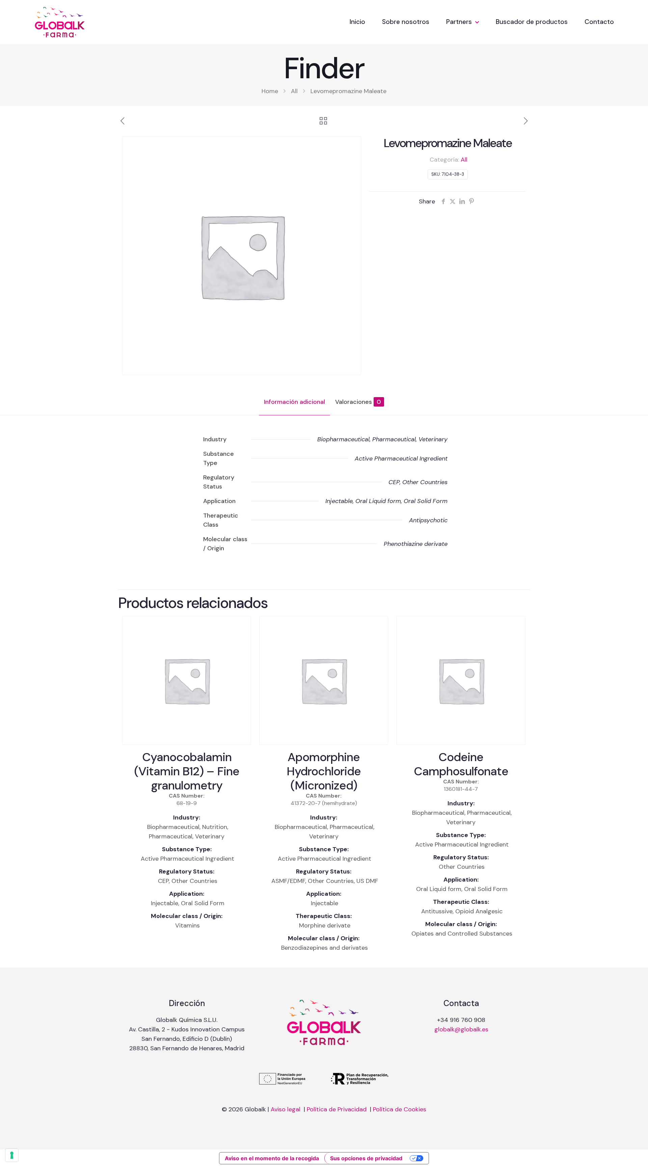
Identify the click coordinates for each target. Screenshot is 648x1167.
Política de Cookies (399, 1109)
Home (270, 91)
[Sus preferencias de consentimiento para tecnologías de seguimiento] (11, 1155)
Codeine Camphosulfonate (461, 764)
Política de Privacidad (337, 1109)
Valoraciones (358, 402)
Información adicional (294, 402)
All (294, 91)
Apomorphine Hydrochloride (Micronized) (324, 771)
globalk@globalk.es (461, 1029)
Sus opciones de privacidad (366, 1158)
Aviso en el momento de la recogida (272, 1158)
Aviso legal (286, 1109)
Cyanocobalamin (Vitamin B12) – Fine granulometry (186, 771)
